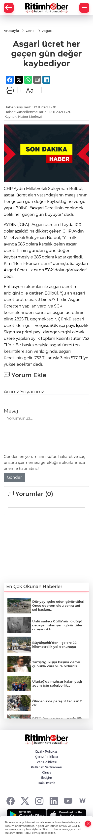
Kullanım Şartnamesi (46, 767)
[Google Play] (27, 815)
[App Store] (66, 815)
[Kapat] (88, 823)
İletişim (46, 777)
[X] (25, 800)
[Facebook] (10, 800)
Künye (46, 772)
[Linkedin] (53, 800)
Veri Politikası (47, 762)
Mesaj (11, 411)
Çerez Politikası (46, 757)
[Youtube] (68, 800)
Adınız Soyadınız (24, 392)
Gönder (14, 477)
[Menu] (84, 8)
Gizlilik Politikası (46, 751)
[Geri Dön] (9, 8)
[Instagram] (39, 800)
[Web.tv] (82, 800)
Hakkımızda (46, 783)
